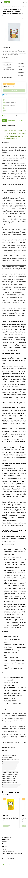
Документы (5, 843)
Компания (4, 841)
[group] (14, 34)
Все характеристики (6, 76)
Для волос (13, 755)
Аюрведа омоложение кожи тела (9, 774)
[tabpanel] (14, 456)
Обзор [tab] (4, 120)
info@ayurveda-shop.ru (8, 851)
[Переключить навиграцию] (2, 2)
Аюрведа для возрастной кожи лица (10, 759)
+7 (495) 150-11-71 (6, 849)
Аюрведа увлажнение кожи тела (9, 786)
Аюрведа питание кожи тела (8, 780)
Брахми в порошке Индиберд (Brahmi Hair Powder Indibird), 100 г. (10, 818)
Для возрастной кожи (7, 757)
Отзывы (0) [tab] (22, 120)
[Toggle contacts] (20, 2)
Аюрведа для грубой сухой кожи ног (10, 761)
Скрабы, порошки (6, 755)
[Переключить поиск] (23, 2)
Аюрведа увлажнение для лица (9, 782)
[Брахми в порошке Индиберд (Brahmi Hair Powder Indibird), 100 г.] (10, 806)
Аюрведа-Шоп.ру (6, 864)
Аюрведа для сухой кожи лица (9, 766)
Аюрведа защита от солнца (8, 770)
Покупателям (5, 839)
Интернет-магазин (7, 837)
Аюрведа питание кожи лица (9, 776)
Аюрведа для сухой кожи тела (9, 768)
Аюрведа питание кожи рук (8, 778)
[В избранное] (10, 826)
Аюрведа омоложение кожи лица (10, 772)
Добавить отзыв (7, 17)
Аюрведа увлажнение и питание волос (11, 784)
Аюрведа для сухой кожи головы (9, 763)
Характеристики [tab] (12, 120)
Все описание (5, 57)
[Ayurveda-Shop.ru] (7, 2)
